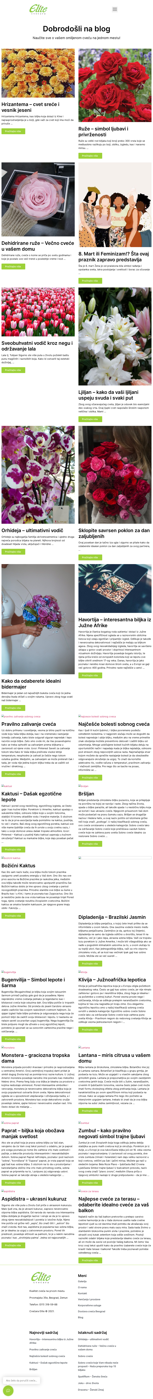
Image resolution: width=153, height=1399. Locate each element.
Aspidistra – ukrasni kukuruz (34, 1199)
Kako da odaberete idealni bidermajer (31, 684)
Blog (80, 1317)
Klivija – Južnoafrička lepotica (112, 980)
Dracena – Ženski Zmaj (91, 1389)
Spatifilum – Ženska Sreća (93, 1376)
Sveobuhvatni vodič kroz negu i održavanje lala (37, 346)
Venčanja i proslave (89, 1299)
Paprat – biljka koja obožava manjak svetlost (32, 1133)
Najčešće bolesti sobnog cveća (114, 724)
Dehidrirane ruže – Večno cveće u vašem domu (37, 246)
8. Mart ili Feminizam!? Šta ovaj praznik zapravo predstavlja (113, 256)
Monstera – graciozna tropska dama (35, 1058)
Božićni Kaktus (18, 866)
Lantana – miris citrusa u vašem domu (114, 1058)
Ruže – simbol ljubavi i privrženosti (103, 131)
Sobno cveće (85, 1356)
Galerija (82, 1281)
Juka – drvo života (88, 1383)
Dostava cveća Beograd (91, 1311)
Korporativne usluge (89, 1305)
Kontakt (82, 1293)
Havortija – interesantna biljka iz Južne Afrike (114, 622)
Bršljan (86, 794)
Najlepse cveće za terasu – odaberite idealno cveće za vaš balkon (113, 1204)
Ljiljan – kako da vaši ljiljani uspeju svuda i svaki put (108, 395)
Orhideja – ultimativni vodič (32, 530)
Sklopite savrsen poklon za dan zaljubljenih (114, 533)
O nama (82, 1287)
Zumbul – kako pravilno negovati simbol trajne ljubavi (111, 1133)
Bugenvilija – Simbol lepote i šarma (33, 982)
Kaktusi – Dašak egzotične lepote (31, 796)
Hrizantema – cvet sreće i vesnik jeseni (30, 107)
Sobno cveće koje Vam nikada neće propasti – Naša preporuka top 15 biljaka (98, 1366)
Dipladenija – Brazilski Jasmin (112, 917)
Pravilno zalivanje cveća (28, 724)
